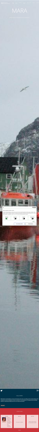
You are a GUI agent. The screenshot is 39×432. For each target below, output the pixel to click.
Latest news (16, 3)
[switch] (15, 218)
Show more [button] (2, 405)
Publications (29, 2)
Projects (33, 2)
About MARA (13, 3)
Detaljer (34, 221)
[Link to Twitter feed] (1, 391)
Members (20, 2)
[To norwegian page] (37, 390)
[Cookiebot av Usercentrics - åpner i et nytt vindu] (32, 207)
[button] (6, 421)
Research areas (24, 3)
